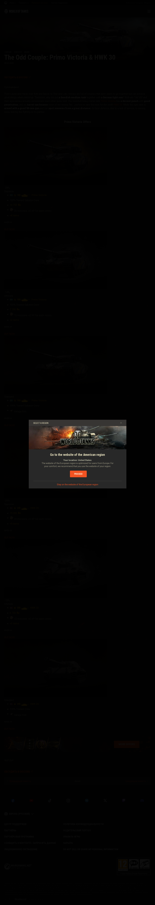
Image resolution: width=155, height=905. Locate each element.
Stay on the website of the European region (77, 484)
